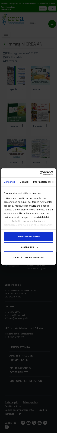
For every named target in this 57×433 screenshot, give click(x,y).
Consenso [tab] (9, 181)
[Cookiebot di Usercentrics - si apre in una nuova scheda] (40, 173)
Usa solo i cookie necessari (28, 257)
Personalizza (27, 247)
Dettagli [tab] (24, 181)
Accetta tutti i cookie (28, 236)
